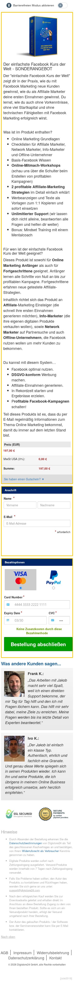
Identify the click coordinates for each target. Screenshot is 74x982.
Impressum (22, 952)
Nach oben (8, 937)
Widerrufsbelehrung (53, 952)
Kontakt (55, 957)
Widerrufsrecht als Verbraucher (40, 851)
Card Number (13, 597)
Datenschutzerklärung (26, 957)
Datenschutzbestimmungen (25, 843)
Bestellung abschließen (38, 644)
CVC (52, 613)
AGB (4, 952)
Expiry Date (12, 613)
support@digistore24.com (24, 890)
